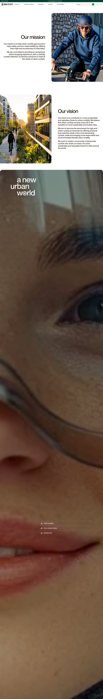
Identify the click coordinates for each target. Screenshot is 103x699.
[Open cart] (101, 4)
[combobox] (84, 4)
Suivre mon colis (4, 1)
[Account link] (98, 4)
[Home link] (7, 4)
